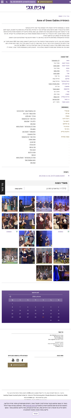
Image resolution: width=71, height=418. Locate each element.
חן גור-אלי (33, 150)
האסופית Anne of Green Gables (53, 20)
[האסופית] (61, 204)
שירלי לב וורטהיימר (30, 126)
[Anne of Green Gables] (27, 221)
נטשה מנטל (56, 89)
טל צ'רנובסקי (25, 119)
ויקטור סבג (25, 132)
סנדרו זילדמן (32, 152)
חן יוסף (33, 155)
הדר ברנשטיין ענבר (30, 111)
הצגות (60, 16)
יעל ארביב (33, 142)
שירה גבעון (32, 113)
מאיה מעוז (56, 71)
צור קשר (2, 187)
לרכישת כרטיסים (46, 2)
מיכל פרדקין (20, 111)
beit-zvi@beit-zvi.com (54, 339)
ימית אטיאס (56, 99)
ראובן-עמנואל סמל (30, 160)
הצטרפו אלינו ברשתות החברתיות (18, 356)
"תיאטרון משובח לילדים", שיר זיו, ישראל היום (52, 176)
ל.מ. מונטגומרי (55, 61)
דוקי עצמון (56, 97)
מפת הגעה (60, 356)
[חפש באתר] (6, 2)
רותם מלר (33, 129)
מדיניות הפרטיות (31, 405)
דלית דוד (33, 121)
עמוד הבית (66, 16)
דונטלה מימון (19, 126)
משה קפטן (56, 66)
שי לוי (34, 116)
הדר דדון (25, 113)
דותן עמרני (33, 132)
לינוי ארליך (32, 145)
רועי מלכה (28, 116)
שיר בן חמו (32, 147)
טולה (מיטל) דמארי (54, 84)
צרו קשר (60, 332)
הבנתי (35, 413)
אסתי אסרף (32, 139)
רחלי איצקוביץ (31, 134)
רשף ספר (33, 124)
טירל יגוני (33, 119)
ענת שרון (26, 121)
